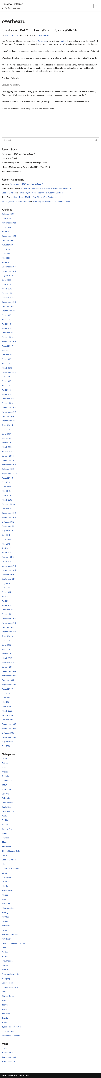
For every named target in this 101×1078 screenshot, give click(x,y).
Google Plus (7, 829)
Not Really (6, 939)
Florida (5, 820)
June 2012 (6, 539)
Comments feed (9, 1057)
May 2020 (6, 258)
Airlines (5, 763)
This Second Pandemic (11, 171)
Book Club (6, 789)
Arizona (5, 772)
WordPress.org (8, 1061)
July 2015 (6, 376)
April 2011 (6, 601)
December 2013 (9, 460)
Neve (4, 1075)
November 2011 (9, 570)
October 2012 (8, 522)
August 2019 (7, 275)
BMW (4, 785)
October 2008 (8, 733)
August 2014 (7, 425)
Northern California (10, 934)
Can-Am (5, 794)
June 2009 (6, 697)
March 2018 (7, 328)
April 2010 (6, 653)
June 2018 (6, 315)
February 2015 (8, 398)
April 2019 (6, 284)
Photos (5, 956)
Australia (5, 776)
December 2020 (9, 236)
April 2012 (6, 548)
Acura (4, 758)
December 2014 (9, 407)
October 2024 (8, 214)
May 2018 (6, 319)
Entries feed (7, 1052)
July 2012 (6, 535)
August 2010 (7, 636)
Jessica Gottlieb (11, 35)
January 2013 (8, 508)
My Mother (6, 917)
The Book (6, 1013)
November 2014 (9, 412)
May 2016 (6, 363)
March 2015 (7, 394)
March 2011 (7, 605)
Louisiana (6, 881)
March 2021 (7, 231)
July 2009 (6, 693)
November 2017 (9, 341)
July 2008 (6, 746)
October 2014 (8, 416)
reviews (5, 969)
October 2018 (8, 306)
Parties (5, 952)
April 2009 (6, 706)
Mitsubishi (6, 903)
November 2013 (9, 464)
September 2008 (9, 737)
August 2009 (7, 689)
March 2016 (7, 368)
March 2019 (7, 288)
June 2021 (6, 227)
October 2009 (8, 680)
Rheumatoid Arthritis (10, 974)
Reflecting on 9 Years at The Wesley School (51, 201)
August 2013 (7, 478)
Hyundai (5, 837)
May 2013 (6, 491)
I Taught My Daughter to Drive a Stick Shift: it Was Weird (26, 167)
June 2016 (6, 359)
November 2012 (9, 517)
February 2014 (8, 451)
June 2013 (6, 486)
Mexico (5, 895)
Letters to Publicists (10, 868)
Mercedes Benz (9, 890)
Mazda (5, 886)
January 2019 (8, 297)
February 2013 (8, 504)
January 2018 (8, 337)
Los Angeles (7, 877)
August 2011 (7, 583)
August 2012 (7, 530)
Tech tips (6, 1005)
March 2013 (7, 500)
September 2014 (9, 420)
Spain (4, 991)
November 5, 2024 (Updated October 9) (19, 154)
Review (5, 965)
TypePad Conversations (12, 1026)
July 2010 (6, 640)
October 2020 (8, 240)
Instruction (6, 846)
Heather (63, 41)
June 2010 (6, 645)
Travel (4, 1022)
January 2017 (8, 354)
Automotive (7, 780)
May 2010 (6, 649)
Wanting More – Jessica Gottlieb (16, 201)
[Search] (96, 140)
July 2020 (6, 249)
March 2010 (7, 658)
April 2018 (6, 324)
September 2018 (9, 310)
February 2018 (8, 332)
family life (6, 815)
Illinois (4, 842)
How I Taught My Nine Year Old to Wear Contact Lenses (43, 192)
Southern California (10, 987)
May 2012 (6, 544)
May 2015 (6, 385)
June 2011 (6, 592)
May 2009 (6, 702)
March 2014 (7, 447)
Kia (3, 864)
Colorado (6, 798)
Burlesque (42, 41)
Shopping (6, 978)
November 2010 (9, 623)
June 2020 (6, 253)
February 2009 (8, 715)
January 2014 (8, 456)
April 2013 (6, 495)
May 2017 (6, 350)
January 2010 (8, 667)
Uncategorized (8, 1031)
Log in (4, 1048)
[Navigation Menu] (96, 6)
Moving (5, 912)
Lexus (4, 873)
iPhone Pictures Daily (11, 851)
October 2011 (8, 574)
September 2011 (9, 579)
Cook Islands (7, 802)
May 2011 (6, 596)
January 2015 (8, 403)
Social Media (7, 983)
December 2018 (9, 302)
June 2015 (6, 381)
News (4, 930)
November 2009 (9, 675)
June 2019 (6, 280)
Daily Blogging (8, 811)
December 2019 (9, 266)
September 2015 (9, 372)
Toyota (5, 1018)
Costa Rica (6, 807)
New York (6, 925)
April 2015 (6, 390)
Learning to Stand (9, 158)
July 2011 (6, 587)
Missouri (5, 899)
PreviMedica (7, 961)
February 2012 (8, 557)
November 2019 (9, 271)
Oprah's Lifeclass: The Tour (13, 943)
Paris (4, 947)
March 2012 (7, 552)
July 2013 (6, 482)
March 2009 (7, 711)
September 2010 (9, 631)
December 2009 (9, 671)
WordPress (24, 1075)
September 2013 (9, 473)
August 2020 (7, 244)
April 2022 (6, 218)
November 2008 (9, 728)
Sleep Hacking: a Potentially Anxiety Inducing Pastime (24, 162)
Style (4, 1000)
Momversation (8, 908)
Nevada (5, 921)
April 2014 (6, 442)
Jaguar (5, 855)
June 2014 (6, 434)
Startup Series (8, 996)
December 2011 (9, 566)
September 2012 (9, 526)
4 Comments (44, 35)
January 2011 (8, 614)
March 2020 (7, 262)
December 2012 (9, 513)
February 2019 (8, 293)
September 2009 (9, 684)
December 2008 (9, 724)
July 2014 (6, 429)
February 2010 (8, 662)
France (5, 824)
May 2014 (6, 438)
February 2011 (8, 609)
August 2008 (7, 741)
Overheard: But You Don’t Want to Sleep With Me (40, 30)
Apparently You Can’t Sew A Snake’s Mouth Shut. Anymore (46, 188)
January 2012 (8, 561)
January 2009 (8, 719)
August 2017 (7, 346)
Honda (4, 833)
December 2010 (9, 618)
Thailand (5, 1009)
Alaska (5, 767)
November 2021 (9, 223)
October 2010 (8, 627)
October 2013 (8, 469)
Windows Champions (11, 1035)
